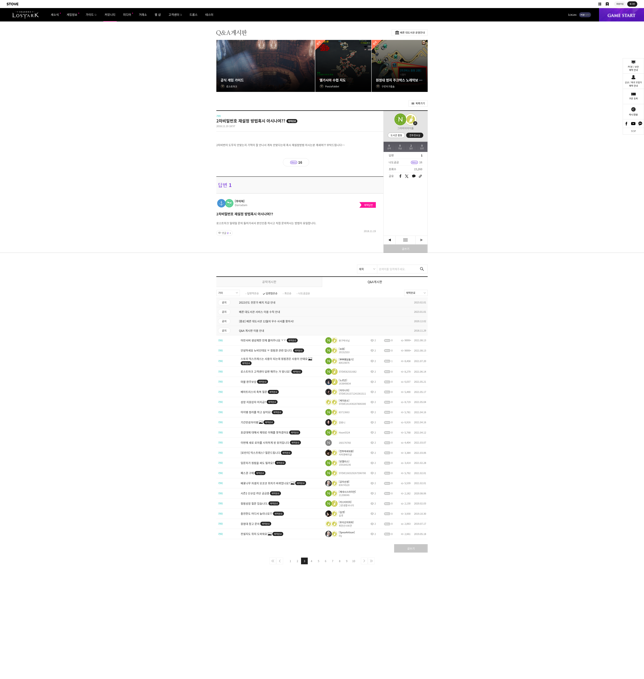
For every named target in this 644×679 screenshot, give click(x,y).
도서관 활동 (396, 135)
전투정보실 (414, 135)
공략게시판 (269, 282)
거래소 (143, 14)
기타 (220, 293)
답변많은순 (272, 293)
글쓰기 (405, 249)
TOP (633, 131)
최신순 (287, 293)
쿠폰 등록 (633, 98)
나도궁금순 (304, 293)
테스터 (209, 14)
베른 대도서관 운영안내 (412, 32)
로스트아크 (25, 15)
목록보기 (405, 240)
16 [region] (420, 162)
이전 (279, 561)
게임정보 (72, 14)
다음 (364, 561)
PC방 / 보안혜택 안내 (633, 68)
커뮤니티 (110, 14)
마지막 (371, 561)
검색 (422, 269)
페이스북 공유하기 (400, 176)
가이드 (90, 14)
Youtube (633, 123)
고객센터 (174, 14)
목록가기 (420, 103)
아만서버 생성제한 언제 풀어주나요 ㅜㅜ (389, 240)
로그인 (572, 14)
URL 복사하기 (420, 176)
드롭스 (194, 14)
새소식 (55, 14)
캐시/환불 (633, 114)
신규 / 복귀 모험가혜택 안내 (633, 84)
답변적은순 (253, 293)
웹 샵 (158, 14)
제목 (361, 269)
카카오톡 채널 (640, 123)
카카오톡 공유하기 (413, 176)
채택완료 (410, 293)
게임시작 (621, 14)
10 (353, 561)
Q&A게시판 (375, 282)
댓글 (225, 233)
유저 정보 (231, 203)
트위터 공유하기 (407, 176)
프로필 (410, 119)
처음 (272, 561)
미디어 (127, 14)
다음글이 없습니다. (421, 240)
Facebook (626, 123)
